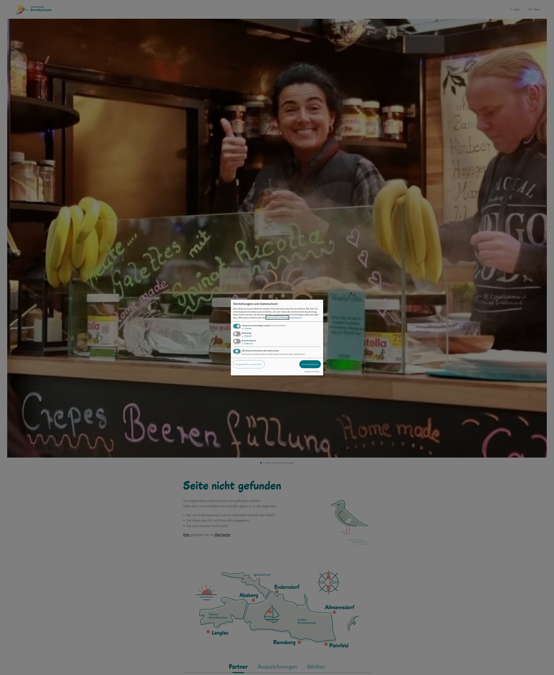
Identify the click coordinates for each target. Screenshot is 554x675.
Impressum (296, 317)
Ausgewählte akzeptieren (248, 364)
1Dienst (247, 328)
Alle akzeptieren (310, 364)
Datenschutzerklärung (277, 317)
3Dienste (247, 343)
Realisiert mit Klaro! (312, 371)
